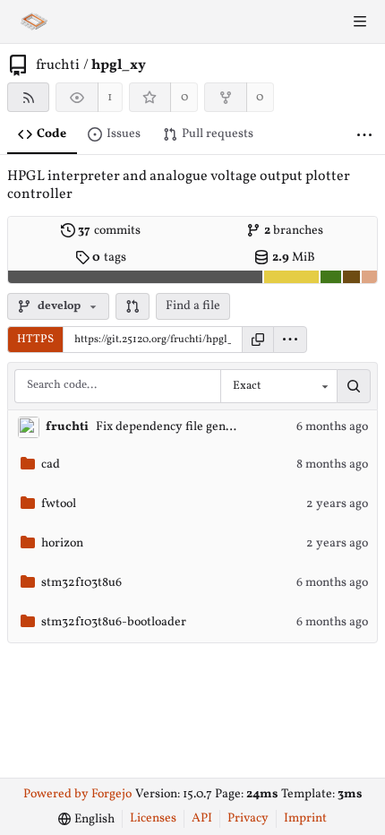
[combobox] (278, 386)
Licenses (153, 818)
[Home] (34, 21)
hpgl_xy (118, 65)
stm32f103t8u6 (81, 582)
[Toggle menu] (360, 21)
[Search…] (354, 386)
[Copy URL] (258, 339)
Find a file (193, 305)
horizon (62, 543)
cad (50, 464)
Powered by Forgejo (77, 794)
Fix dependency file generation (180, 426)
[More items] (364, 135)
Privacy (248, 818)
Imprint (305, 818)
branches (294, 230)
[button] (133, 306)
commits (109, 230)
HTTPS (35, 339)
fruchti (58, 65)
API (202, 818)
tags (109, 257)
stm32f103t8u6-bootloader (113, 622)
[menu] (290, 339)
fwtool (58, 503)
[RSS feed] (28, 97)
